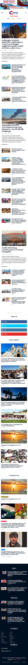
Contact (24, 662)
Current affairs (4, 642)
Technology (12, 642)
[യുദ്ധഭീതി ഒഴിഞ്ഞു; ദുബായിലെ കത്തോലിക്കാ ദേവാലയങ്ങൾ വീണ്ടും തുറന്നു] (6, 291)
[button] (4, 13)
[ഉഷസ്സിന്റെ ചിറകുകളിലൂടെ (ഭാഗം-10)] (14, 437)
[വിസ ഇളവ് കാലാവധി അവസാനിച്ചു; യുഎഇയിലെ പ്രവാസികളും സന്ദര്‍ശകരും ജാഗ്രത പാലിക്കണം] (6, 221)
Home (8, 18)
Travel (11, 633)
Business (12, 636)
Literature (3, 641)
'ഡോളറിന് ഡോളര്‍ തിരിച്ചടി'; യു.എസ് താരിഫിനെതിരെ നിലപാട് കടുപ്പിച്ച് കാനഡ (16, 582)
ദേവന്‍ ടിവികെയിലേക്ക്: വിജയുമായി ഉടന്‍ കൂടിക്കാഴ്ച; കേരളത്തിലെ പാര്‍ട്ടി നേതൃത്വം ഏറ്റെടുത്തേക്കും (17, 589)
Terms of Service (6, 662)
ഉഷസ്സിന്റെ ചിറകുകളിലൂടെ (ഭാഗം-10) (10, 499)
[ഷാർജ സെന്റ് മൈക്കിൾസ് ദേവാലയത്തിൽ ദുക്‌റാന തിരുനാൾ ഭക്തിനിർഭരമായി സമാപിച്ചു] (6, 282)
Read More (4, 61)
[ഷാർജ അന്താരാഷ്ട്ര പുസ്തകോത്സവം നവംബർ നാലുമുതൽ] (14, 238)
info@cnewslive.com (6, 651)
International (4, 636)
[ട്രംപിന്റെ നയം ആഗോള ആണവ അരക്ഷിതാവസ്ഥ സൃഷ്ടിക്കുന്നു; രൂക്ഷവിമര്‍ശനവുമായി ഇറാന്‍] (3, 603)
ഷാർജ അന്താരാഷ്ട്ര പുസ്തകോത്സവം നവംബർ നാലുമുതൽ (12, 250)
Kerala (2, 633)
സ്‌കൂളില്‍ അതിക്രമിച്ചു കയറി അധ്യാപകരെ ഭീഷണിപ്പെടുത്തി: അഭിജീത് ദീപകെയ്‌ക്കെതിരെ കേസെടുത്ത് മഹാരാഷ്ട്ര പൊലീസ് (13, 553)
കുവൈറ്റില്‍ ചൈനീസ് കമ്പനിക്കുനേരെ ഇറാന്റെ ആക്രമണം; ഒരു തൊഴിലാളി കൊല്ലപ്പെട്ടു (12, 128)
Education (12, 638)
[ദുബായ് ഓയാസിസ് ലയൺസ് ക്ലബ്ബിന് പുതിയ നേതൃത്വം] (6, 151)
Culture (2, 639)
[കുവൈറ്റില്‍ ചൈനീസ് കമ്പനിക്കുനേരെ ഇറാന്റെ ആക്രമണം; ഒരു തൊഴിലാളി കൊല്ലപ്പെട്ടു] (14, 116)
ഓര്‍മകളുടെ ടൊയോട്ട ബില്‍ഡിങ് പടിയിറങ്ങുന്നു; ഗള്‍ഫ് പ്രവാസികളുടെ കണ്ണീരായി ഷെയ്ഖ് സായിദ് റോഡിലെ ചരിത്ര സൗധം (12, 44)
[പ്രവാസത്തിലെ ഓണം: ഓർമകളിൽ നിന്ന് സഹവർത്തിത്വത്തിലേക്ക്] (14, 416)
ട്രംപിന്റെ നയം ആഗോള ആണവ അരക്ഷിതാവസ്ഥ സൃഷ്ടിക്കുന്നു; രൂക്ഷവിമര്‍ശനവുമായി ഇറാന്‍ (15, 602)
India (2, 635)
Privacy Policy (16, 662)
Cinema (11, 641)
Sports (11, 635)
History (11, 632)
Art (1, 638)
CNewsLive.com (16, 659)
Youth (11, 639)
